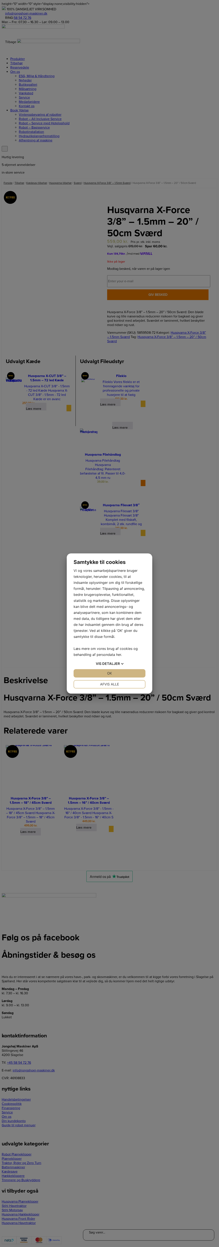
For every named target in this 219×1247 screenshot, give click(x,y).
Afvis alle (109, 684)
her (118, 654)
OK (109, 673)
